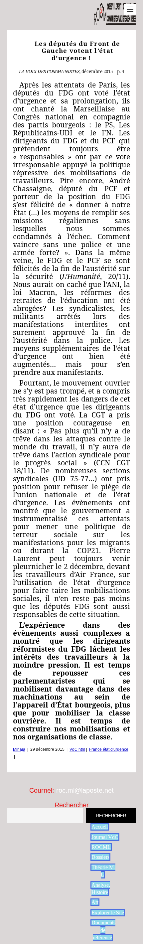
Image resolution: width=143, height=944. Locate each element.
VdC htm (77, 749)
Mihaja (19, 749)
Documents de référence (103, 930)
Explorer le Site (107, 912)
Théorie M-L (103, 871)
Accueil (99, 827)
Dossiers (100, 857)
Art (94, 902)
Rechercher (72, 805)
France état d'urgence (108, 749)
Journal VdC (104, 837)
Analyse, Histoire (100, 888)
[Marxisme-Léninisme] (115, 21)
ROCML (101, 847)
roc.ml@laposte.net (85, 790)
